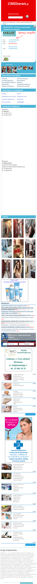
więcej (28, 305)
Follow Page (11, 344)
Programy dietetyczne (8, 99)
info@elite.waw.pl (13, 48)
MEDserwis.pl (6, 22)
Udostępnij (26, 344)
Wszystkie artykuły (30, 414)
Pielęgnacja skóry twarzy (9, 96)
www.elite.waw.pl (13, 43)
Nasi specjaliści (6, 102)
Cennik (19, 93)
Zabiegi (4, 93)
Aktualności (20, 99)
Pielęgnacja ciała (21, 96)
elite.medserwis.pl (13, 46)
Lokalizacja (20, 102)
